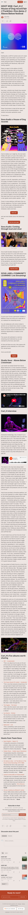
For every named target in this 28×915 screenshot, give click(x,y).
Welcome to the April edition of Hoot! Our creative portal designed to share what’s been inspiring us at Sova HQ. (10, 868)
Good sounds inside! (6, 858)
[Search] (25, 853)
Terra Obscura (20, 784)
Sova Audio (6, 16)
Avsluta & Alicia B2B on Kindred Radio (14, 774)
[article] (14, 859)
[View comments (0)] (7, 21)
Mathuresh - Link (8, 725)
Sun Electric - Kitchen (9, 713)
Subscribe (20, 2)
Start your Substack (10, 908)
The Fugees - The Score (10, 705)
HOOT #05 (4, 875)
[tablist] (7, 836)
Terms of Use (20, 817)
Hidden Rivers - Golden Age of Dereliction (15, 751)
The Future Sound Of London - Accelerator (15, 682)
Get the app (20, 908)
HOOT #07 (4, 857)
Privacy (19, 904)
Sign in (25, 2)
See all (4, 884)
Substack (7, 912)
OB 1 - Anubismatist (9, 661)
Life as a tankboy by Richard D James (14, 790)
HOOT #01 (4, 865)
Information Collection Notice (15, 819)
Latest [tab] (6, 853)
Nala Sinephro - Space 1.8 (11, 741)
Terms (23, 904)
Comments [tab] (4, 836)
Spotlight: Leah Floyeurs (6, 877)
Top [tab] (2, 853)
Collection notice (14, 905)
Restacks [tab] (10, 836)
